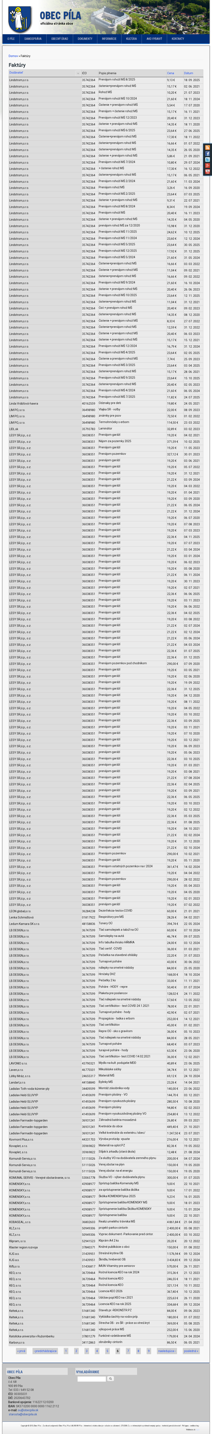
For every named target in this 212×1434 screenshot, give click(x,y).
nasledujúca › (167, 1351)
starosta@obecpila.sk (23, 1414)
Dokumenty (85, 38)
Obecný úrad (59, 38)
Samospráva (33, 38)
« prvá (21, 1351)
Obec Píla (60, 15)
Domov (13, 56)
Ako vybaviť (154, 38)
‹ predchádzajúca (45, 1351)
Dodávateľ (16, 72)
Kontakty (178, 38)
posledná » (191, 1351)
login (197, 1430)
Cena (170, 73)
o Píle (11, 38)
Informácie (109, 38)
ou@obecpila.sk (28, 1410)
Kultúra (131, 38)
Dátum (188, 73)
